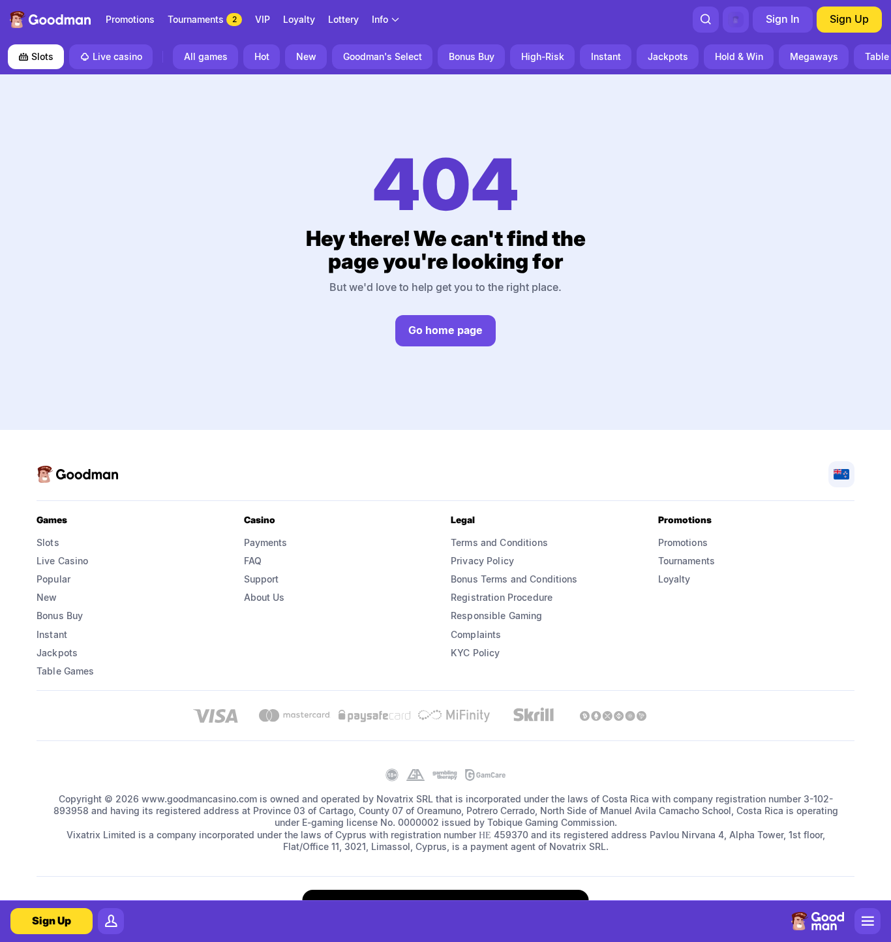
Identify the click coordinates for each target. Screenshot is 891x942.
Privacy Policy (482, 560)
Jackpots (57, 652)
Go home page (445, 330)
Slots (42, 56)
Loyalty (674, 579)
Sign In (783, 18)
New (47, 597)
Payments (266, 542)
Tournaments (687, 560)
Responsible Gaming (497, 615)
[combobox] (386, 20)
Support (261, 579)
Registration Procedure (501, 597)
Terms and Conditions (499, 542)
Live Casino (63, 560)
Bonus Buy (60, 615)
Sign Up (849, 18)
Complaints (476, 634)
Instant (52, 634)
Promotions (683, 542)
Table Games (66, 670)
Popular (53, 579)
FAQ (253, 560)
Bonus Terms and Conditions (514, 579)
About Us (264, 597)
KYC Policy (475, 652)
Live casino (117, 56)
